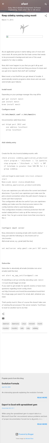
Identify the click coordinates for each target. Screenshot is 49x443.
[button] (45, 16)
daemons (15, 324)
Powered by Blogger (26, 434)
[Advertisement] (24, 353)
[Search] (45, 4)
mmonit (32, 324)
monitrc (15, 328)
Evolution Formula (10, 383)
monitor (6, 328)
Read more (42, 398)
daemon (6, 324)
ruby (28, 328)
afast (24, 3)
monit (40, 324)
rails (22, 328)
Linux (24, 324)
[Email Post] (3, 319)
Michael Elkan (29, 438)
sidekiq (35, 328)
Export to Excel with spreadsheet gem (19, 404)
